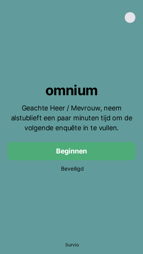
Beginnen (71, 151)
